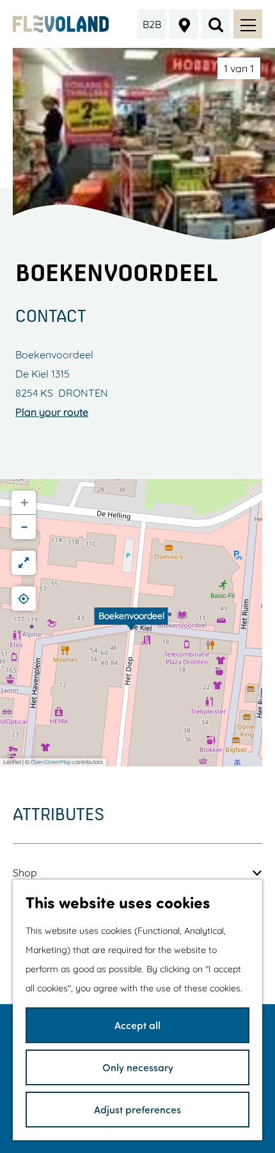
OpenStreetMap (51, 761)
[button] (131, 622)
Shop (25, 872)
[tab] (238, 68)
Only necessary (137, 1067)
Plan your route (51, 412)
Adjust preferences (137, 1109)
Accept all (137, 1025)
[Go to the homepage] (61, 24)
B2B (152, 24)
